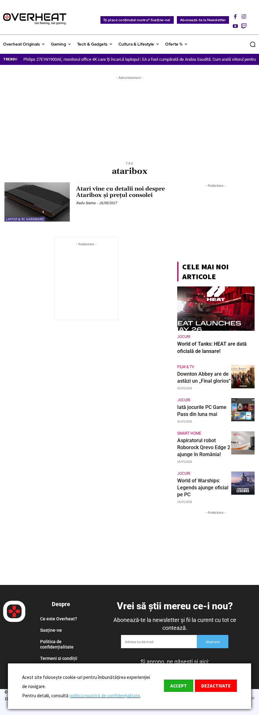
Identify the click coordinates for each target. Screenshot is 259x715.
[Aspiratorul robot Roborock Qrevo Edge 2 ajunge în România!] (243, 443)
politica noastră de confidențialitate (104, 696)
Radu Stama (85, 202)
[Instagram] (244, 15)
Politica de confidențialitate (57, 644)
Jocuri (183, 337)
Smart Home (189, 433)
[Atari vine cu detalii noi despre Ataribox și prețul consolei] (37, 202)
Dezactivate (216, 686)
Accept (178, 686)
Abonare (213, 641)
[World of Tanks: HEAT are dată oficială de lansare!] (216, 308)
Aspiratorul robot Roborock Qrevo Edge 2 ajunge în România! (203, 447)
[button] (252, 44)
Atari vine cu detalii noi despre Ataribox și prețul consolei (120, 192)
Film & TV (185, 367)
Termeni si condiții (58, 658)
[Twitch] (244, 24)
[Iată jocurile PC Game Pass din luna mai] (243, 410)
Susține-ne (51, 630)
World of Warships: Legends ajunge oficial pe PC (202, 488)
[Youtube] (235, 24)
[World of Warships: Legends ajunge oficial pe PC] (243, 483)
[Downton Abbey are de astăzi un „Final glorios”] (243, 376)
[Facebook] (235, 15)
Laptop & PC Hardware (25, 219)
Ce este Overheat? (58, 618)
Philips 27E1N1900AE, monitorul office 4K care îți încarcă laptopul (81, 59)
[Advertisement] (129, 112)
